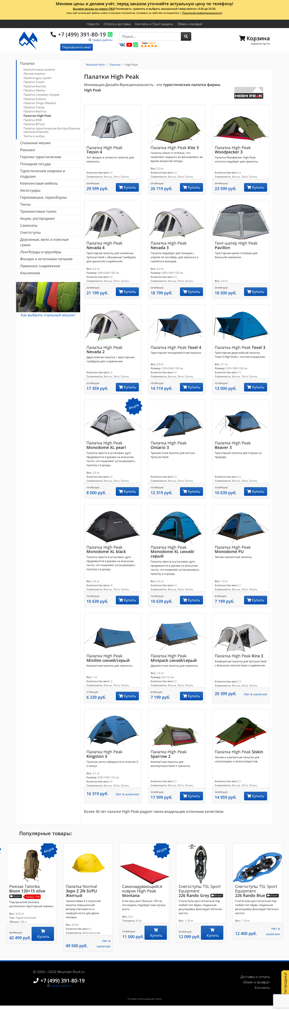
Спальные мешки (35, 142)
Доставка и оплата (255, 976)
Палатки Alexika (34, 90)
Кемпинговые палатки (39, 69)
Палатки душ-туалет (37, 78)
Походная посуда (35, 163)
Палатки (27, 63)
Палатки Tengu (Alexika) (39, 103)
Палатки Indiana (34, 99)
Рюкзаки (27, 149)
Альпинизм (30, 272)
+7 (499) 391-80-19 (82, 34)
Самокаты (28, 225)
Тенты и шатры (34, 136)
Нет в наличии (255, 694)
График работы (102, 40)
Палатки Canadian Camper (41, 95)
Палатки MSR (32, 120)
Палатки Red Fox (35, 111)
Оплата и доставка (117, 24)
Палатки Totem (33, 82)
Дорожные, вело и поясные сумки (44, 242)
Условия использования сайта (145, 998)
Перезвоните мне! (76, 47)
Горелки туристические (40, 156)
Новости (93, 24)
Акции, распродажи (37, 218)
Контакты (262, 987)
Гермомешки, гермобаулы (43, 197)
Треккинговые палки (38, 211)
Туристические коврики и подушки (42, 173)
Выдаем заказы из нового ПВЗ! (94, 9)
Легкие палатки (34, 74)
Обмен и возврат (190, 24)
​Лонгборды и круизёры (40, 251)
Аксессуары (30, 190)
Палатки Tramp (33, 107)
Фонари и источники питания (46, 258)
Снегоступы (30, 232)
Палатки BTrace (34, 124)
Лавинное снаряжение (40, 265)
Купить (129, 187)
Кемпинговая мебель (39, 183)
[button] (186, 36)
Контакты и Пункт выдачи (154, 24)
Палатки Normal (34, 86)
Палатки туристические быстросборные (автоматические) (51, 130)
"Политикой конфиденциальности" (202, 12)
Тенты (25, 204)
